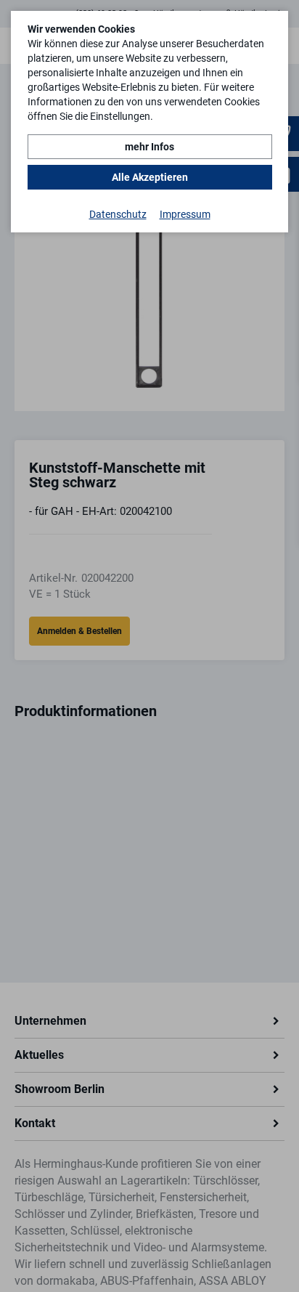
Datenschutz (118, 214)
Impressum (185, 214)
